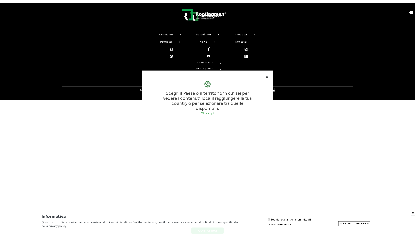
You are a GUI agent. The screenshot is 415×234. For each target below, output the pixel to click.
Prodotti (241, 34)
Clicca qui (207, 113)
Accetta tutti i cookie (354, 223)
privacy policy (57, 226)
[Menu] (411, 13)
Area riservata (203, 62)
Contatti (241, 41)
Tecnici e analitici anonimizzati (291, 219)
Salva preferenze (280, 224)
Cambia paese (203, 68)
